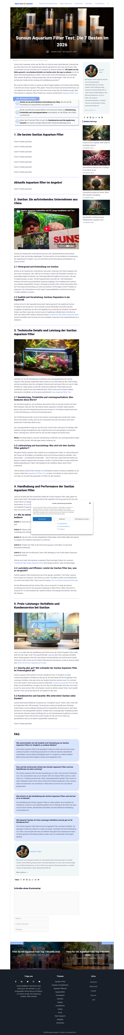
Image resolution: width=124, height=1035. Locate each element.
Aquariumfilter (60, 992)
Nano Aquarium (66, 3)
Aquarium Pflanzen (60, 988)
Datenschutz (93, 986)
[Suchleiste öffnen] (108, 3)
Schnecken (78, 3)
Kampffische (60, 1006)
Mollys (60, 1009)
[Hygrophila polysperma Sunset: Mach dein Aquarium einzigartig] (96, 183)
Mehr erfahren (32, 996)
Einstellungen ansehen (82, 519)
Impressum (62, 529)
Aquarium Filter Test (70, 93)
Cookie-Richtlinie (63, 523)
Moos (60, 1012)
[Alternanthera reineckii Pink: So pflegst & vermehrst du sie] (96, 158)
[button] (90, 503)
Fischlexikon (100, 3)
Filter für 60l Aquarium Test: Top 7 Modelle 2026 (36, 951)
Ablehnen (62, 519)
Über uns (93, 995)
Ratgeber (60, 1019)
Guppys (60, 1002)
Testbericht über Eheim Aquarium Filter (64, 315)
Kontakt (93, 991)
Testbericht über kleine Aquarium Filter (28, 563)
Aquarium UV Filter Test (37, 473)
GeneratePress (71, 1032)
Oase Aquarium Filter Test (61, 392)
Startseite (15, 60)
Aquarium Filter (60, 982)
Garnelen (89, 3)
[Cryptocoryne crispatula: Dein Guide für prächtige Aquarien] (96, 133)
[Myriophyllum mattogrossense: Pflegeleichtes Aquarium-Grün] (96, 208)
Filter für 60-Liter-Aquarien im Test (31, 663)
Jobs (93, 1000)
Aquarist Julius (35, 851)
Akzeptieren (42, 519)
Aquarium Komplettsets (48, 3)
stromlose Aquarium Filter (62, 683)
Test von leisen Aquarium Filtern (63, 580)
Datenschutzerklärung (64, 526)
